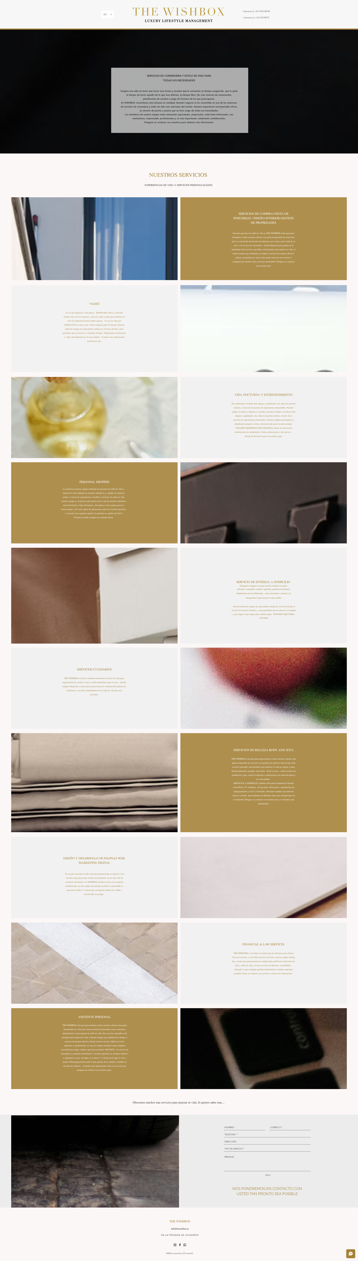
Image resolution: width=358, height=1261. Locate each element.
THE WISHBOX (179, 1221)
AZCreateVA (188, 1253)
